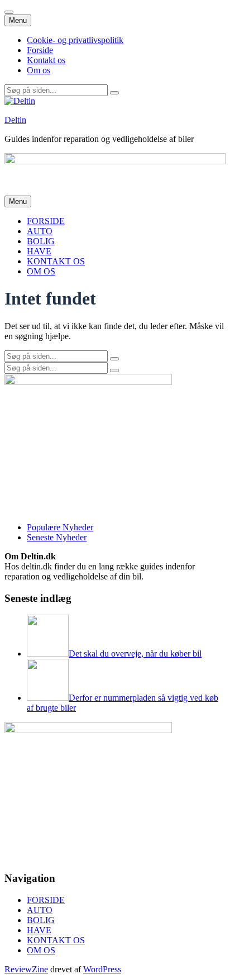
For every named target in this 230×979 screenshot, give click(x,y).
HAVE (39, 251)
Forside (40, 50)
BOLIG (41, 241)
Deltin (15, 120)
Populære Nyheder (60, 527)
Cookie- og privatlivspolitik (75, 40)
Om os (38, 70)
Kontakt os (46, 60)
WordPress (102, 969)
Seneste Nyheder (57, 537)
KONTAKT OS (56, 261)
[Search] (114, 92)
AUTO (39, 231)
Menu (18, 20)
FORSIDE (46, 221)
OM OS (41, 271)
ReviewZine (26, 969)
